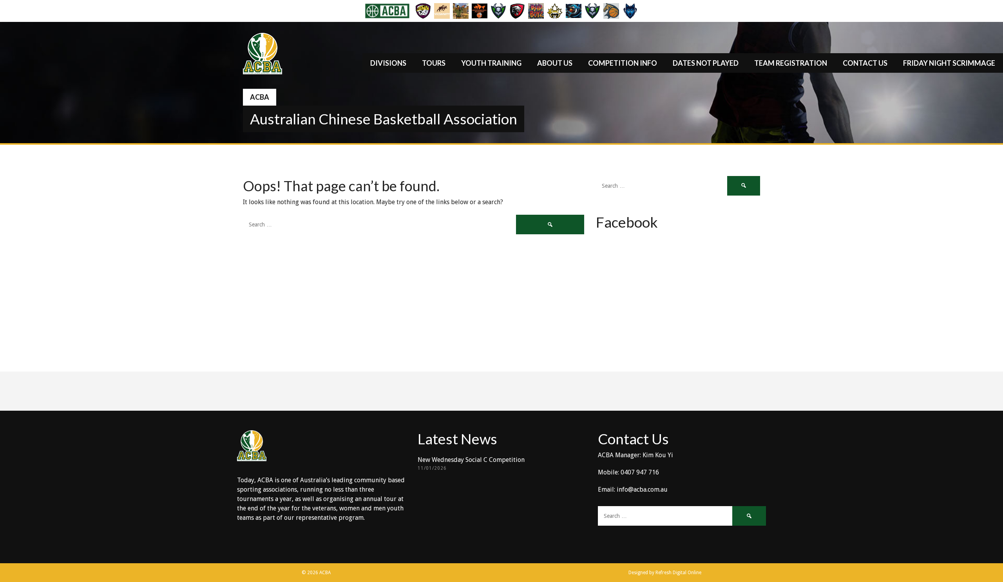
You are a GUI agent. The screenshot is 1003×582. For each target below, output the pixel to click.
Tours (433, 63)
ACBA (259, 97)
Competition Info (622, 63)
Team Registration (790, 63)
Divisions (388, 63)
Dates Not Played (706, 63)
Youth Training (491, 63)
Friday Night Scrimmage (949, 63)
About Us (554, 63)
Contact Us (865, 63)
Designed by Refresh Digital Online (664, 572)
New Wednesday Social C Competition (471, 459)
